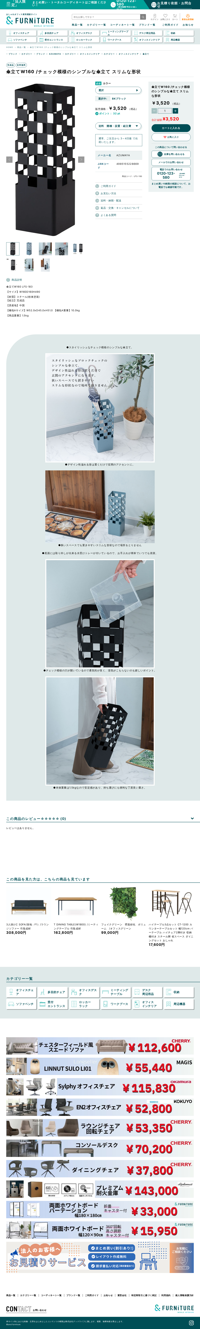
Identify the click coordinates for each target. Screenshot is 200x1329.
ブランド (13, 54)
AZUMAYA (55, 54)
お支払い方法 (108, 193)
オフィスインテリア (90, 54)
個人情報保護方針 (184, 1295)
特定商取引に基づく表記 (144, 1295)
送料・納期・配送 (111, 200)
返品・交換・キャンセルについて (120, 207)
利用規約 (166, 1295)
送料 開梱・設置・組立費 (115, 125)
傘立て (146, 54)
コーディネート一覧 (122, 24)
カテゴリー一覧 (96, 24)
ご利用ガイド (170, 24)
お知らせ (188, 24)
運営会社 (122, 1295)
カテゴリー (26, 54)
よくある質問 (108, 215)
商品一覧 (77, 24)
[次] (81, 159)
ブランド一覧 (147, 24)
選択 (101, 90)
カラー (107, 83)
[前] (9, 159)
